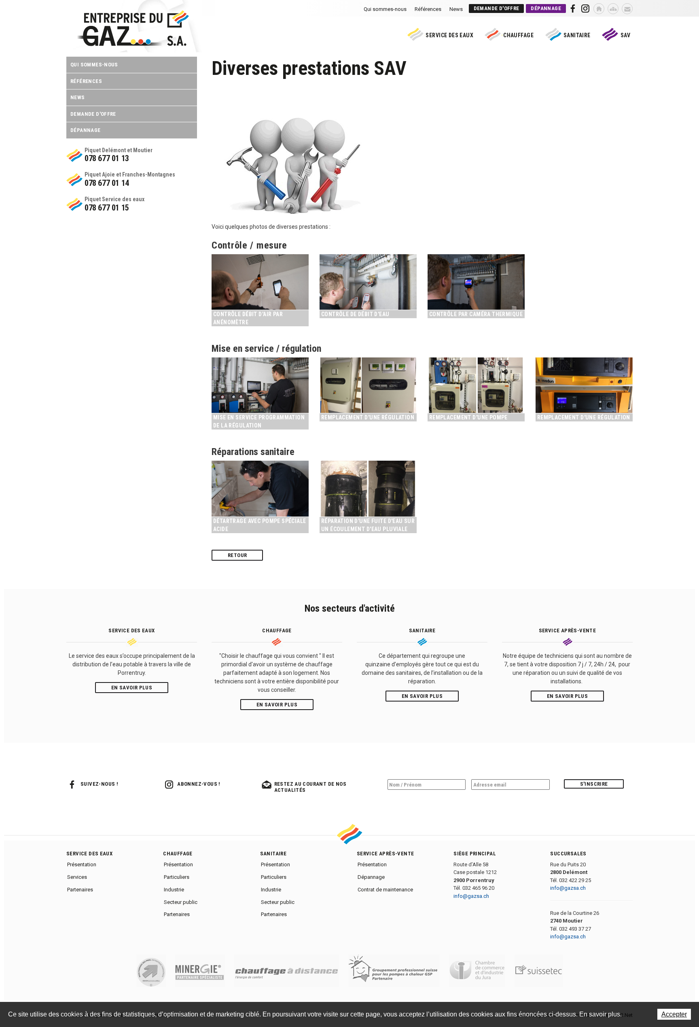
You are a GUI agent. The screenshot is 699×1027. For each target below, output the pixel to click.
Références (428, 9)
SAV (625, 35)
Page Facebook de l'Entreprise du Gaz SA (573, 8)
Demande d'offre (496, 8)
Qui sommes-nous (385, 9)
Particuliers (176, 877)
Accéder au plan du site (613, 8)
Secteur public (180, 902)
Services (77, 877)
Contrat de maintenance (385, 890)
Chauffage (518, 35)
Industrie (174, 890)
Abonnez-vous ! (198, 784)
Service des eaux (449, 35)
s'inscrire (594, 784)
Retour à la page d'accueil (598, 8)
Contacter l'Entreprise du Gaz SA (627, 8)
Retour (237, 555)
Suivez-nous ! (99, 784)
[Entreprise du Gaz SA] (133, 44)
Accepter (674, 1014)
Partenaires (80, 890)
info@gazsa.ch (471, 896)
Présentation (81, 864)
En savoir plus (131, 688)
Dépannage (546, 8)
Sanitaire (577, 35)
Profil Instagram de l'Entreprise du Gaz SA (585, 8)
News (456, 9)
